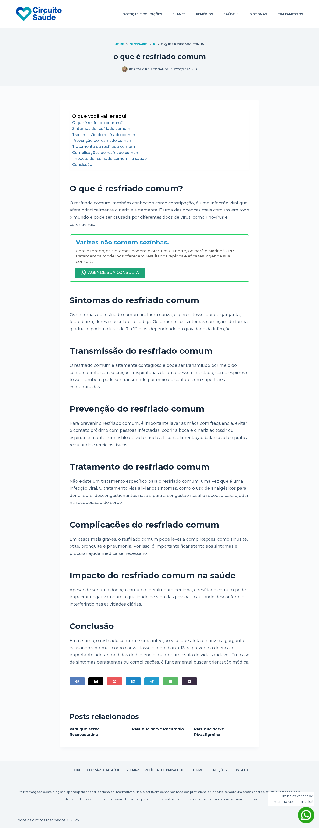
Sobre (76, 770)
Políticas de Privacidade (166, 770)
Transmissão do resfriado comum (104, 134)
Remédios (204, 14)
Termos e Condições (209, 770)
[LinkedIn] (133, 681)
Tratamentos (290, 14)
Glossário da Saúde (103, 770)
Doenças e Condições (142, 14)
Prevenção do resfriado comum (102, 140)
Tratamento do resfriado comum (103, 146)
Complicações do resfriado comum (106, 152)
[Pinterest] (114, 681)
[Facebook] (77, 681)
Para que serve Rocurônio (158, 729)
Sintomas (258, 14)
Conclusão (82, 164)
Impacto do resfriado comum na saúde (109, 158)
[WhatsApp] (170, 681)
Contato (240, 770)
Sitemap (132, 770)
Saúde (229, 14)
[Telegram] (152, 681)
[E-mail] (189, 681)
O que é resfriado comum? (97, 123)
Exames (179, 14)
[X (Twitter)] (95, 681)
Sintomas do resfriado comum (101, 128)
